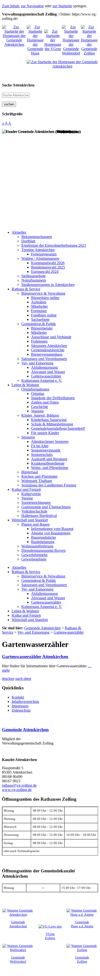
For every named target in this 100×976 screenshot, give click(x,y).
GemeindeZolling (82, 959)
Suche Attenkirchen (18, 85)
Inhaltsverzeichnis (25, 701)
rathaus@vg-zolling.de (19, 785)
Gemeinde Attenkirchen (25, 729)
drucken (8, 678)
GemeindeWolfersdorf (18, 959)
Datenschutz (21, 710)
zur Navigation (32, 6)
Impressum (20, 706)
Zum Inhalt (10, 6)
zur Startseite (62, 6)
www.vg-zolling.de (17, 790)
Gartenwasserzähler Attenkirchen (35, 656)
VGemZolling (50, 936)
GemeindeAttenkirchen (18, 924)
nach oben (23, 678)
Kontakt (18, 697)
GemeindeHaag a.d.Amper (82, 924)
